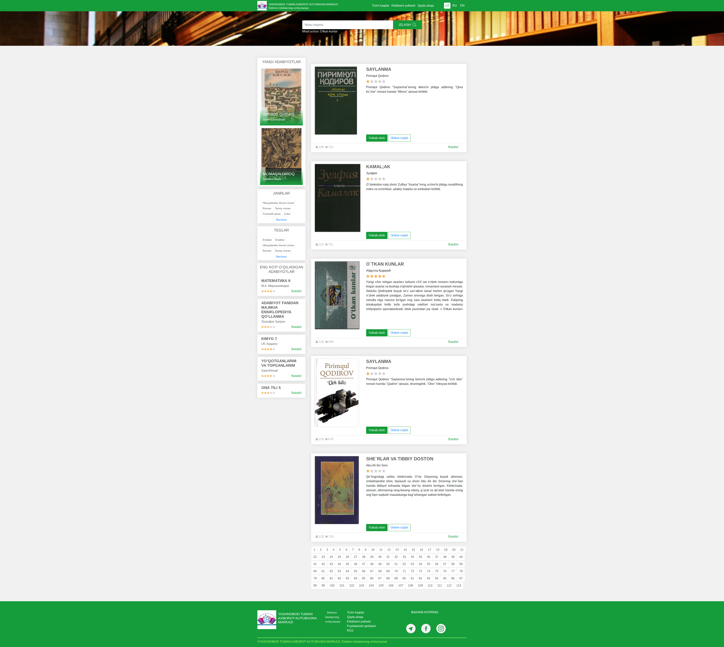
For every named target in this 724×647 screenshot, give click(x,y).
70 (396, 571)
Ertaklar (267, 239)
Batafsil (296, 291)
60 (315, 571)
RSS (350, 630)
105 (381, 585)
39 (453, 556)
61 (323, 571)
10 (373, 549)
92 (420, 578)
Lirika (287, 213)
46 (355, 564)
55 (428, 564)
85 (363, 578)
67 (372, 571)
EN (462, 5)
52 (404, 564)
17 (429, 549)
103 (361, 585)
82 (339, 578)
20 (454, 549)
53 (412, 564)
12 (389, 549)
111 (439, 585)
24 (331, 556)
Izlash (405, 25)
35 (420, 556)
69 (388, 571)
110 (430, 585)
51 (396, 564)
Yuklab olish (377, 138)
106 (390, 585)
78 (461, 571)
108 (410, 585)
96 (453, 578)
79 (315, 578)
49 (380, 564)
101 (341, 585)
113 (458, 585)
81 (331, 578)
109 (420, 585)
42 (323, 564)
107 (400, 585)
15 (413, 549)
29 (372, 556)
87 (380, 578)
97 (461, 578)
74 (428, 571)
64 (347, 571)
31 (388, 556)
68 (380, 571)
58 (453, 564)
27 (355, 556)
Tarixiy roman (283, 208)
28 (363, 556)
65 (355, 571)
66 (363, 571)
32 (396, 556)
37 (436, 556)
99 (323, 585)
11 (381, 549)
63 (339, 571)
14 (405, 549)
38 (444, 556)
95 (444, 578)
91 (412, 578)
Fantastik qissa (272, 213)
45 (347, 564)
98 (315, 585)
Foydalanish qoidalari (361, 626)
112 (449, 585)
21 (462, 549)
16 (421, 549)
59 (461, 564)
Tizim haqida (380, 5)
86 (372, 578)
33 (404, 556)
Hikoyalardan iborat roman (278, 202)
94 (436, 578)
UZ (447, 5)
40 (461, 556)
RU (454, 5)
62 (331, 571)
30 (380, 556)
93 (428, 578)
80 (323, 578)
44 (339, 564)
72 (412, 571)
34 (412, 556)
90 (404, 578)
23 (323, 556)
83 (347, 578)
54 (420, 564)
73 (420, 571)
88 (388, 578)
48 (372, 564)
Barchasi (281, 219)
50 (388, 564)
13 (397, 549)
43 (331, 564)
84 (355, 578)
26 (347, 556)
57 (444, 564)
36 (428, 556)
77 (453, 571)
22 (315, 556)
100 (332, 585)
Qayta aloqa (426, 5)
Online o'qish (399, 138)
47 (363, 564)
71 (404, 571)
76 (444, 571)
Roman (267, 208)
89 (396, 578)
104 (371, 585)
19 (445, 549)
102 (351, 585)
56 (436, 564)
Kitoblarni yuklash (403, 5)
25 (339, 556)
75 (436, 571)
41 (315, 564)
